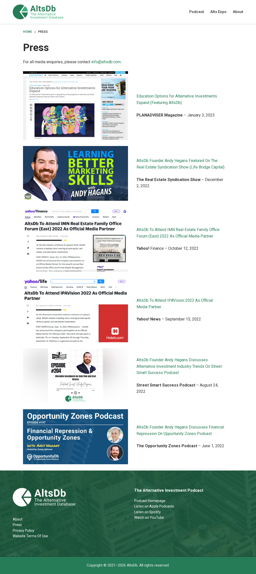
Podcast (196, 12)
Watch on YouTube (149, 518)
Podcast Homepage (150, 501)
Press (17, 525)
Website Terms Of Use (30, 536)
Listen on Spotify (147, 512)
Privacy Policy (23, 530)
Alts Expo (218, 12)
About (238, 12)
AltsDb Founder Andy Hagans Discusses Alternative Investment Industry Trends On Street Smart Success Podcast (179, 366)
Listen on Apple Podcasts (154, 506)
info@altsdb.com (106, 62)
